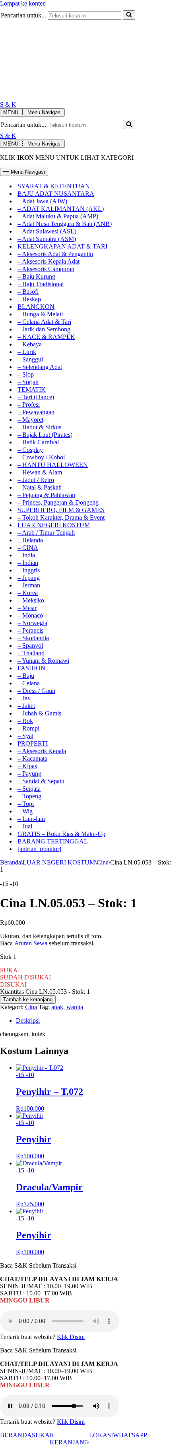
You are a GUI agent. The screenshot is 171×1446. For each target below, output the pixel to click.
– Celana (28, 683)
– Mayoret (30, 419)
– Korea (27, 592)
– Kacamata (32, 758)
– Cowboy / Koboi (41, 457)
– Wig (25, 811)
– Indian (27, 562)
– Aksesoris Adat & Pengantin (55, 254)
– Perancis (30, 630)
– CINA (27, 547)
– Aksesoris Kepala (41, 751)
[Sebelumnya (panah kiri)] (14, 723)
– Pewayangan (35, 412)
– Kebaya (29, 344)
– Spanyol (30, 645)
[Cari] (129, 124)
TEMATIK (31, 389)
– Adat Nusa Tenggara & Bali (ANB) (64, 223)
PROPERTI (32, 743)
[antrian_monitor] (39, 848)
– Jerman (28, 585)
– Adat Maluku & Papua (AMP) (57, 216)
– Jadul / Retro (35, 479)
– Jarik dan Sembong (43, 329)
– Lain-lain (31, 818)
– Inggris (28, 570)
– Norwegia (32, 623)
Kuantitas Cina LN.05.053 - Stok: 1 (45, 991)
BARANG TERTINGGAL (52, 841)
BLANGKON (35, 306)
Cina (103, 862)
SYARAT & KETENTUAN (53, 186)
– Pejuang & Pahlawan (46, 495)
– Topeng (29, 796)
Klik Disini (71, 1336)
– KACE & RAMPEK (46, 336)
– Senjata (29, 788)
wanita (74, 1007)
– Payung (29, 773)
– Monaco (30, 615)
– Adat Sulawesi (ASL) (46, 231)
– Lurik (26, 351)
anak (57, 1007)
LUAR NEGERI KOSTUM (53, 525)
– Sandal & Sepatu (40, 781)
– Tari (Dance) (35, 397)
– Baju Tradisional (40, 284)
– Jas (23, 698)
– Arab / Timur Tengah (46, 532)
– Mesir (27, 607)
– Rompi (28, 728)
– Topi (25, 803)
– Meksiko (30, 600)
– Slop (25, 374)
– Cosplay (30, 449)
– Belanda (30, 540)
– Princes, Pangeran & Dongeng (58, 502)
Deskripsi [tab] (28, 1020)
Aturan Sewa (30, 943)
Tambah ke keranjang (27, 999)
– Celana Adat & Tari (44, 321)
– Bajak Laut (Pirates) (44, 434)
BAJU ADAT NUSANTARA (55, 193)
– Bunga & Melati (40, 314)
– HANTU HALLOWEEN (52, 464)
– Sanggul (30, 359)
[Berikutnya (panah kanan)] (157, 723)
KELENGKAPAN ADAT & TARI (62, 246)
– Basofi (28, 291)
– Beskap (29, 299)
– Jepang (28, 577)
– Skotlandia (33, 638)
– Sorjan (28, 382)
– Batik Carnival (38, 442)
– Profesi (28, 404)
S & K (8, 104)
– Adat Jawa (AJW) (42, 201)
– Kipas (27, 766)
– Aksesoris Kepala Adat (48, 261)
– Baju (25, 675)
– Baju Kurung (36, 276)
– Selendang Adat (39, 366)
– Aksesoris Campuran (45, 269)
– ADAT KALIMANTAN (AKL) (60, 208)
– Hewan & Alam (39, 472)
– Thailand (31, 653)
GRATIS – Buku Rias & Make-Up (61, 833)
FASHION (31, 668)
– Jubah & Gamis (39, 713)
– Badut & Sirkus (39, 427)
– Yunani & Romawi (43, 660)
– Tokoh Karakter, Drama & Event (61, 517)
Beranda (10, 862)
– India (26, 555)
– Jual (24, 826)
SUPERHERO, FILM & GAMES (61, 510)
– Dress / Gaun (36, 690)
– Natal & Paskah (39, 487)
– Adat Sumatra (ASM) (46, 238)
